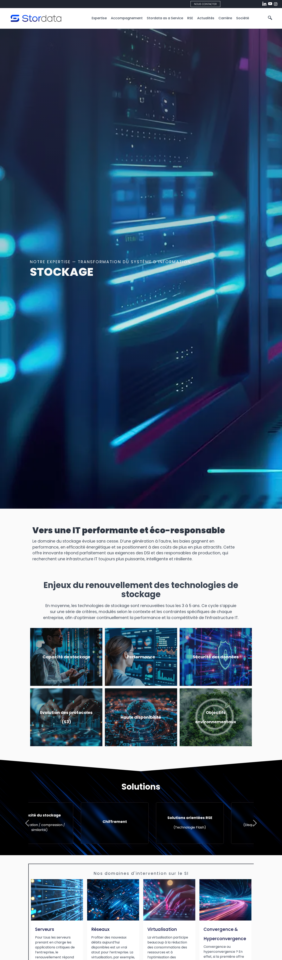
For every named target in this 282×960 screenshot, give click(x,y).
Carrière (225, 18)
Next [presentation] (255, 823)
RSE (190, 18)
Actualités (205, 18)
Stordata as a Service (165, 18)
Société (242, 18)
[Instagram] (275, 2)
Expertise (99, 18)
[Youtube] (269, 2)
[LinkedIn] (263, 2)
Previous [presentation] (27, 823)
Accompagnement (127, 18)
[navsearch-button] (270, 18)
